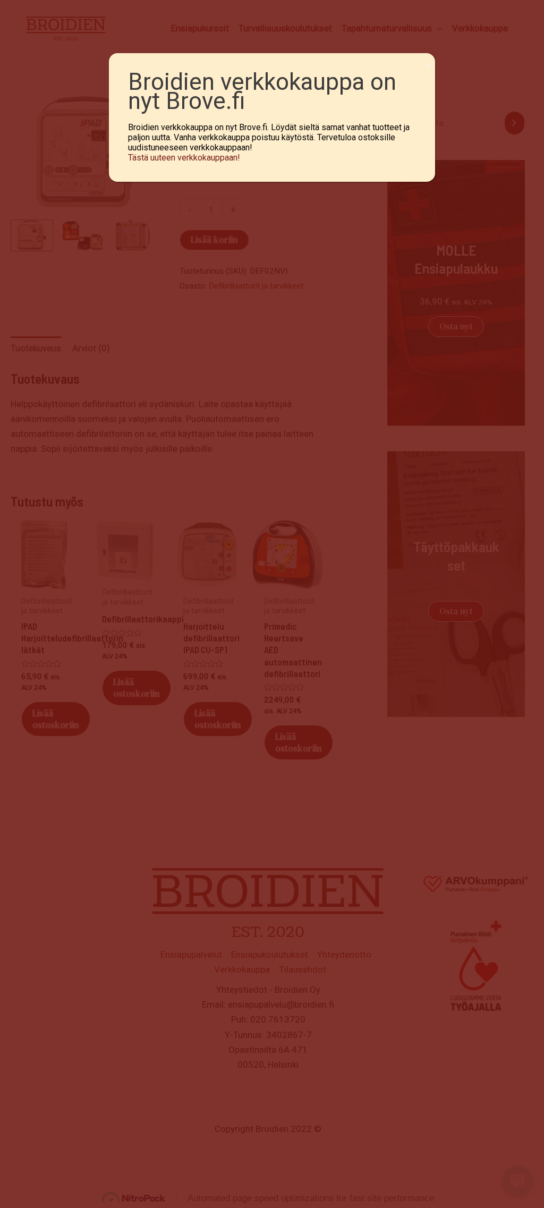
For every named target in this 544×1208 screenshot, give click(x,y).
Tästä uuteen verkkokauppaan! (184, 158)
